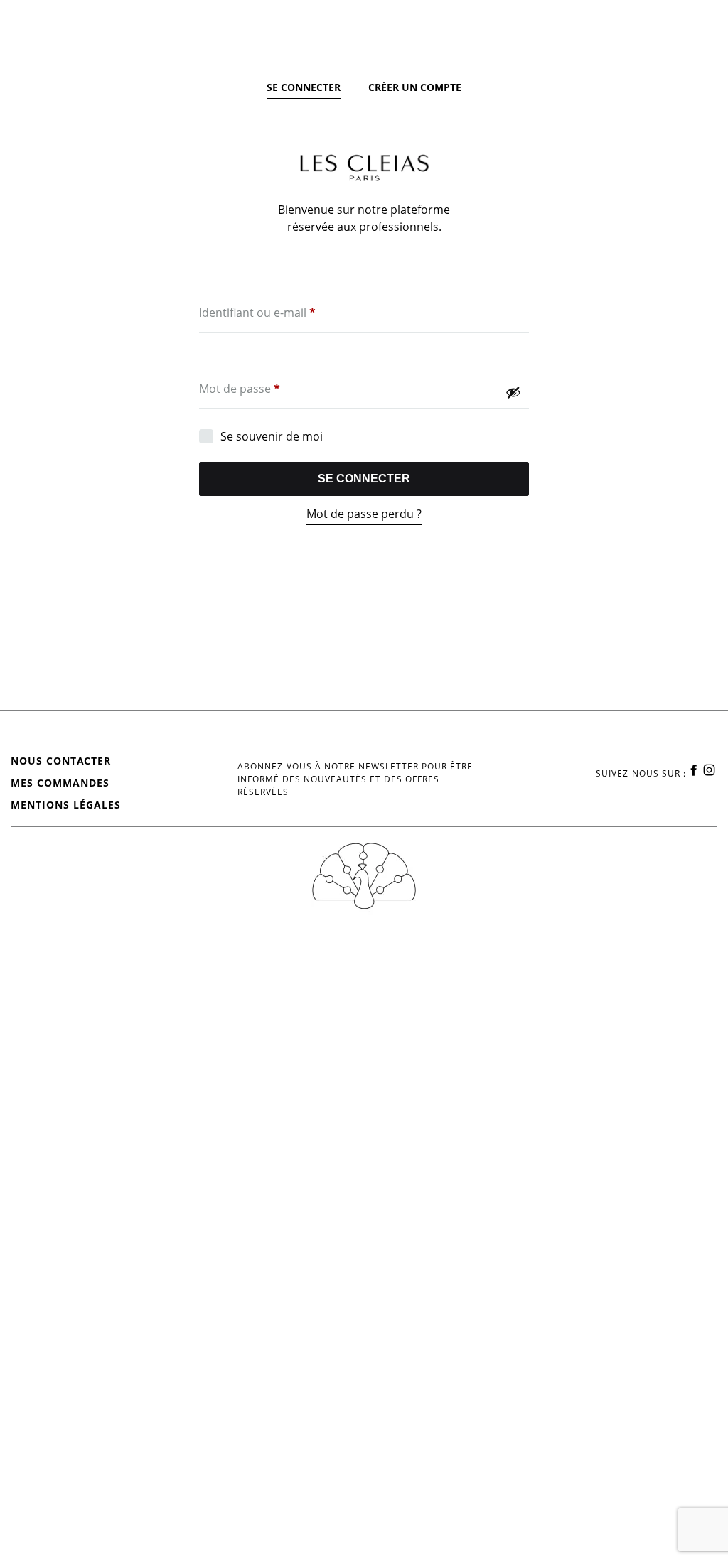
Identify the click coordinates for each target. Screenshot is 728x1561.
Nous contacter (61, 760)
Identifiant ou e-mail (257, 312)
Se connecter (364, 478)
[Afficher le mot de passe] (513, 392)
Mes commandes (60, 782)
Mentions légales (66, 804)
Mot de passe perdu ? (364, 514)
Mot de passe (239, 388)
